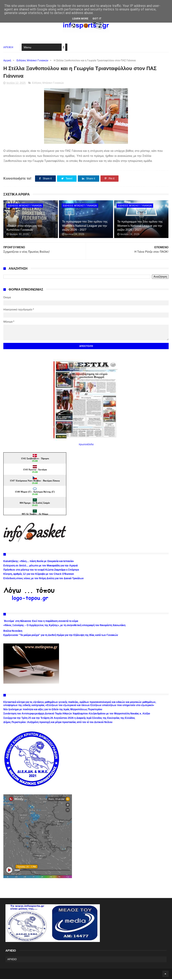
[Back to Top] (165, 974)
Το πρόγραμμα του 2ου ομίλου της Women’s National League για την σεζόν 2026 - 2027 (85, 225)
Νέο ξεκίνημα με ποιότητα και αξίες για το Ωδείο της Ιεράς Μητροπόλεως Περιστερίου (52, 709)
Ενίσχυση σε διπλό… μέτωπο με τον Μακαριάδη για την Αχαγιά (40, 565)
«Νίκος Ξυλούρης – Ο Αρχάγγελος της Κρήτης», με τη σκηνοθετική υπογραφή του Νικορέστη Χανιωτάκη (64, 625)
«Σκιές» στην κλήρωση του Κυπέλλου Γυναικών (24, 228)
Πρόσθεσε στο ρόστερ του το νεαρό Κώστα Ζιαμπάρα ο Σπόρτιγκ (41, 569)
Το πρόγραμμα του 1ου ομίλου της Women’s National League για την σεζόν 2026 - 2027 (140, 225)
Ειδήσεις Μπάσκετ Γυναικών (32, 60)
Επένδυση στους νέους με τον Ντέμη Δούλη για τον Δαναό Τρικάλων (43, 578)
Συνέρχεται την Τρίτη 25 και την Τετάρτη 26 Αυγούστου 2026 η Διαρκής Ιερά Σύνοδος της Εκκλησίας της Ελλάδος (69, 718)
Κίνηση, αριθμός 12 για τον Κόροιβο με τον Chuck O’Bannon (38, 573)
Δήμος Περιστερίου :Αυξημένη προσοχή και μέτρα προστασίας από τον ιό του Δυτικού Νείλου (57, 722)
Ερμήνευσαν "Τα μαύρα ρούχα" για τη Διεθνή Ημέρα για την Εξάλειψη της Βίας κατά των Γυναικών (60, 635)
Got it (97, 18)
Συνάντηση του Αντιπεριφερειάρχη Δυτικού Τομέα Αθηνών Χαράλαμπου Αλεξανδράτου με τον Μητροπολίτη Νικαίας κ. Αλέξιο (76, 713)
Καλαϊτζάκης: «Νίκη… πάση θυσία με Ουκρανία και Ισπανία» (38, 561)
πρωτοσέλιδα (86, 444)
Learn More (80, 18)
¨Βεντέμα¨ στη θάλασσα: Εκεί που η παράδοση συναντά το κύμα (40, 621)
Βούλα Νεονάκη (12, 630)
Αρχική (7, 60)
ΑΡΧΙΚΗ (8, 47)
